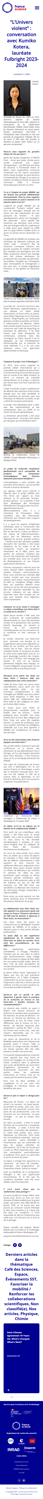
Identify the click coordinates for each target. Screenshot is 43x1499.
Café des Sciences (21, 1269)
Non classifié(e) (23, 1306)
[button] (37, 7)
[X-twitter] (19, 1480)
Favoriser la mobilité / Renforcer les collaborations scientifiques (19, 1293)
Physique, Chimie (27, 1316)
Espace (21, 1274)
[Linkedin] (23, 1480)
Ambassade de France (21, 1462)
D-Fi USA (21, 1473)
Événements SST (20, 1279)
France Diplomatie (21, 1465)
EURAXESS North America (21, 1469)
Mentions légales (12, 1488)
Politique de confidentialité (28, 1488)
